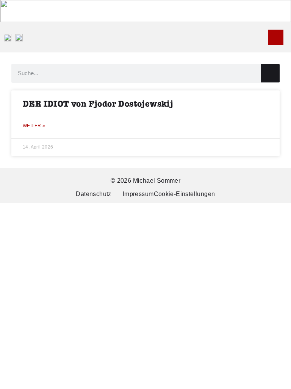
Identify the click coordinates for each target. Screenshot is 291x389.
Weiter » (34, 125)
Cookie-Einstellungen (184, 194)
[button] (263, 37)
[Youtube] (275, 37)
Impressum (138, 194)
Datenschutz (93, 194)
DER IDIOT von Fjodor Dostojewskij (98, 104)
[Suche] (270, 73)
